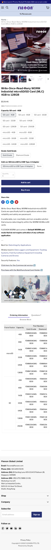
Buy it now (25, 190)
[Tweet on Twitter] (7, 202)
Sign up (36, 514)
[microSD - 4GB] (9, 135)
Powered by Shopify (25, 546)
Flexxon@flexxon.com (15, 466)
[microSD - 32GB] (27, 141)
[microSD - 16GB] (9, 141)
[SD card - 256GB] (27, 129)
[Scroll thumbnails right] (48, 79)
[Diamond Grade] (23, 158)
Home (3, 20)
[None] (39, 169)
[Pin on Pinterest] (16, 202)
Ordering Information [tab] (19, 315)
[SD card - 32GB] (9, 123)
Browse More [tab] (25, 320)
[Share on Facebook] (3, 202)
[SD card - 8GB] (24, 118)
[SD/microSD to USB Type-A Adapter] (18, 169)
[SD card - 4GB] (8, 118)
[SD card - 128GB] (9, 129)
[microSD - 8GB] (26, 135)
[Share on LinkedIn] (12, 202)
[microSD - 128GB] (28, 147)
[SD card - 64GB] (26, 123)
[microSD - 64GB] (10, 147)
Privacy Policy (25, 540)
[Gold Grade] (7, 158)
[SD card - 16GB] (40, 118)
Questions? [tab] (36, 315)
